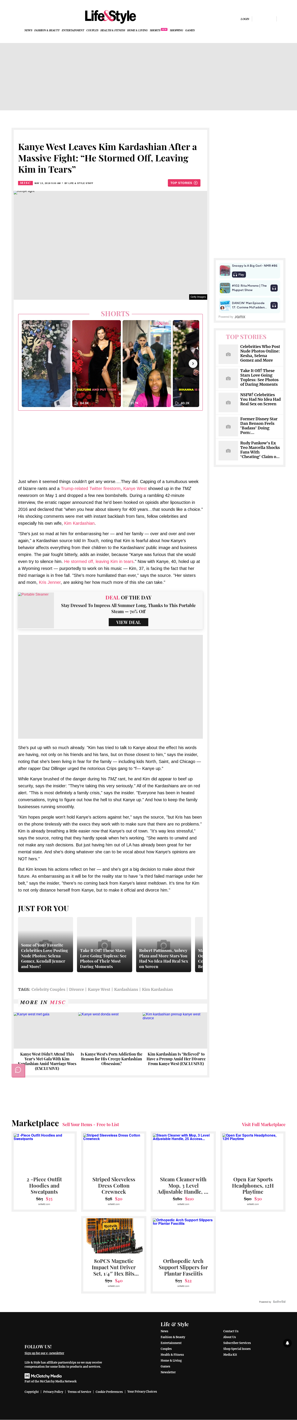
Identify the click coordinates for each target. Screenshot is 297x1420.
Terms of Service (79, 1392)
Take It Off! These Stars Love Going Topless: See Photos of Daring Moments (259, 378)
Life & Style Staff (80, 183)
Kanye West (135, 488)
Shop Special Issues (237, 1349)
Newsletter (168, 1372)
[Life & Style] (110, 17)
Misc (25, 183)
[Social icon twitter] (271, 19)
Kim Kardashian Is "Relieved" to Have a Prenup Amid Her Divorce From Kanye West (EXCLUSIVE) (176, 1058)
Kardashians (126, 989)
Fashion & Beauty (47, 30)
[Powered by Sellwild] (279, 1301)
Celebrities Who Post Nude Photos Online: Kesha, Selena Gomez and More (260, 353)
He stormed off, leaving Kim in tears (98, 561)
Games (190, 30)
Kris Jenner (50, 582)
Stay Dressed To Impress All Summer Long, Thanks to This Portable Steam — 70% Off (128, 608)
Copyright (32, 1392)
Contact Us (231, 1331)
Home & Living (137, 30)
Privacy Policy (53, 1392)
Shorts (155, 30)
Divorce (76, 989)
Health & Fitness (112, 30)
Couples (92, 30)
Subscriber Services (237, 1343)
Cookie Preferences (109, 1392)
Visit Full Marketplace (263, 1124)
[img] (282, 19)
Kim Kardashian (79, 523)
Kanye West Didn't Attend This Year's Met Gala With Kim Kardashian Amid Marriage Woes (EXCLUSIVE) (47, 1061)
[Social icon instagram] (264, 19)
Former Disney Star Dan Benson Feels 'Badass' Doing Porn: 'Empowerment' (258, 426)
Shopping (176, 30)
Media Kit (230, 1355)
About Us (229, 1337)
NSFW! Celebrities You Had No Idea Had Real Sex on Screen (260, 399)
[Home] (66, 1329)
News (28, 30)
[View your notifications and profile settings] (287, 1343)
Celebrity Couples (48, 989)
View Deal (128, 622)
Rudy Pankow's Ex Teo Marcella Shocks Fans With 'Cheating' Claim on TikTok (260, 450)
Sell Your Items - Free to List (90, 1124)
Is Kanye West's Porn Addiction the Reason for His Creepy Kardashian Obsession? (111, 1058)
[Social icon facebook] (257, 19)
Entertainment (73, 30)
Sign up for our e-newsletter (44, 1353)
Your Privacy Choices (142, 1392)
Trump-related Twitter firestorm (91, 488)
